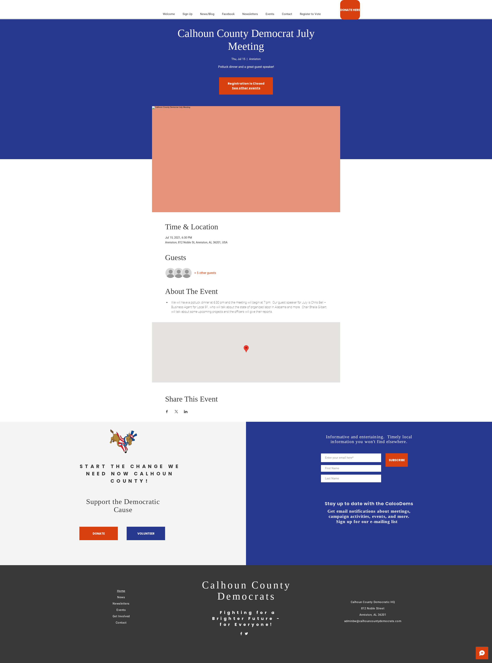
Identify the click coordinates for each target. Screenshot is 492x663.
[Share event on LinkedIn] (186, 411)
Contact (121, 622)
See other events (246, 88)
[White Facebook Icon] (241, 633)
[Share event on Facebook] (167, 411)
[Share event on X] (176, 411)
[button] (250, 12)
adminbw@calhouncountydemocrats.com (372, 621)
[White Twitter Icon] (246, 633)
